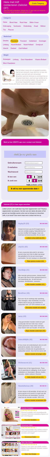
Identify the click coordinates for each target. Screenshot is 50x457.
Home (5, 22)
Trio (4, 30)
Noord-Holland (28, 45)
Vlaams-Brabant (40, 59)
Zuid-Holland (23, 48)
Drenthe (5, 41)
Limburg (6, 45)
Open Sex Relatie (30, 454)
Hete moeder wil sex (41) (35, 377)
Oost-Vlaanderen (27, 59)
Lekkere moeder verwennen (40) (35, 400)
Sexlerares (17, 26)
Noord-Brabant (16, 45)
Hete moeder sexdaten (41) (35, 284)
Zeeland (13, 48)
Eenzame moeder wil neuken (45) (35, 308)
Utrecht (5, 48)
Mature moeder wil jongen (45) (35, 354)
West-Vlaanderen (9, 63)
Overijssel (39, 45)
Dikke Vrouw (34, 22)
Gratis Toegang (38, 3)
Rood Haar (23, 22)
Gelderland (33, 41)
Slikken (43, 26)
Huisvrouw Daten (30, 437)
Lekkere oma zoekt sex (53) (35, 238)
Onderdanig (27, 26)
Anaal (36, 26)
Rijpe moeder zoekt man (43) (35, 331)
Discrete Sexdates (31, 420)
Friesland (23, 41)
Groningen (42, 41)
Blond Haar (13, 22)
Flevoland (14, 41)
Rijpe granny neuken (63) (35, 261)
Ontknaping (7, 26)
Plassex (11, 30)
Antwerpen (6, 59)
